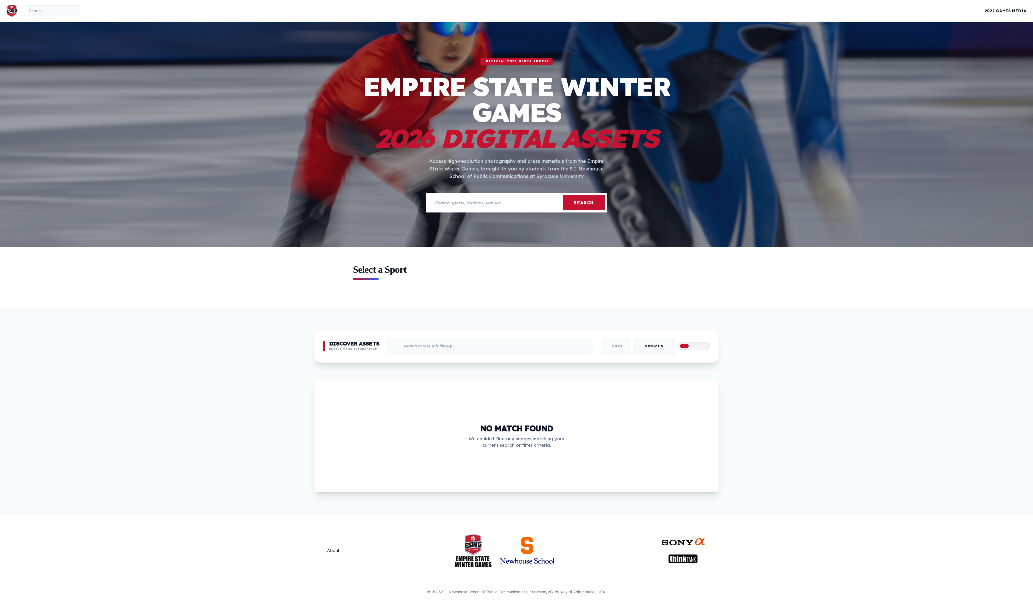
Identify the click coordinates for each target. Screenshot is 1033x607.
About (333, 550)
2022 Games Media (1006, 10)
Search (584, 202)
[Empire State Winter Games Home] (11, 10)
